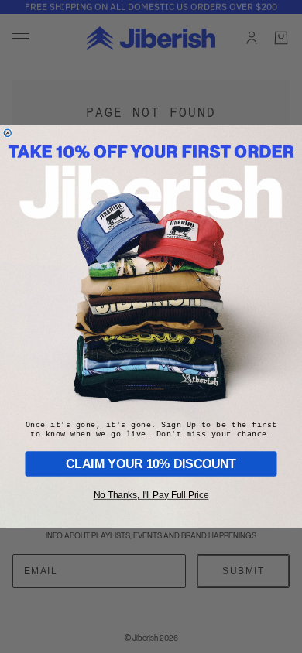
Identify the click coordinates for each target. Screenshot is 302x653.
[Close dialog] (7, 132)
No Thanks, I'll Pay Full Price (150, 495)
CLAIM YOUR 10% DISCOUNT (151, 463)
